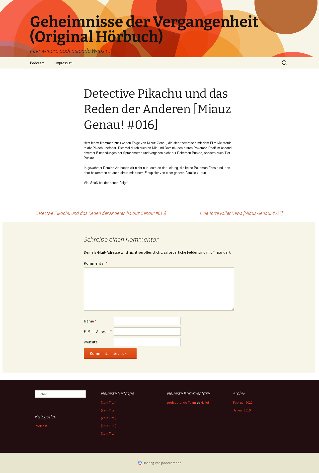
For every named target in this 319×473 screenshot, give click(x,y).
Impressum (64, 63)
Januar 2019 (242, 410)
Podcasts (37, 63)
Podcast (41, 426)
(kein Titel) (108, 402)
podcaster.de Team (181, 402)
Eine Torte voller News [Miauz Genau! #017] (244, 213)
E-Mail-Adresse (98, 331)
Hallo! (205, 402)
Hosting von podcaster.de (162, 463)
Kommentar (95, 263)
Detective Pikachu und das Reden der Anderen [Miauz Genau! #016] (97, 213)
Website (91, 341)
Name (90, 320)
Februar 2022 (242, 402)
